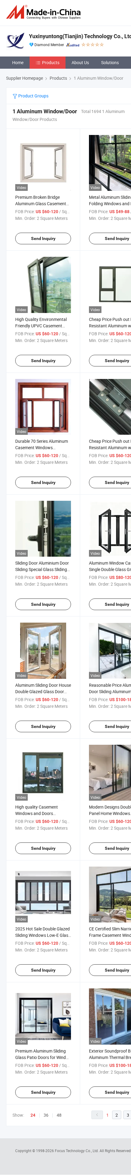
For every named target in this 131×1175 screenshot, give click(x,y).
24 (32, 1115)
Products (50, 62)
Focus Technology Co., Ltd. (77, 1150)
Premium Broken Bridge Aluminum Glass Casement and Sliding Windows (40, 203)
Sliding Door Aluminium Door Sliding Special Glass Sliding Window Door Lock (42, 569)
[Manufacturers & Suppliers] (44, 12)
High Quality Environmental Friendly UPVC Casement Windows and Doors (41, 325)
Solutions (110, 62)
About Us (80, 62)
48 (59, 1115)
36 (46, 1115)
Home (17, 62)
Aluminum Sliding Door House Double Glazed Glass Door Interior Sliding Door (43, 691)
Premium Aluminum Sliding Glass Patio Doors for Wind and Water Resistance (40, 1057)
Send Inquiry (43, 238)
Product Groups (32, 96)
